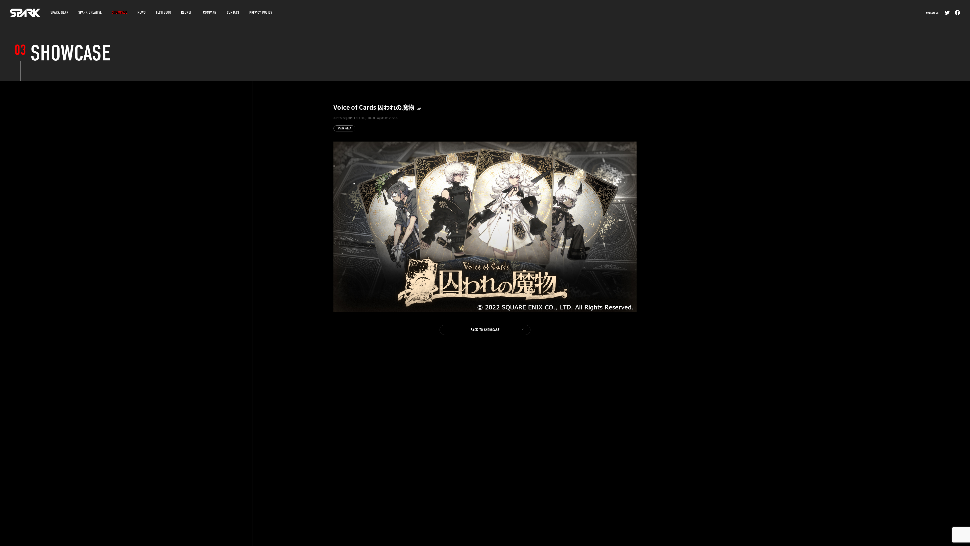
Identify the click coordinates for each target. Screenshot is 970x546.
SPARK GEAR (344, 128)
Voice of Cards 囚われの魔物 (373, 107)
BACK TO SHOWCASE (485, 330)
